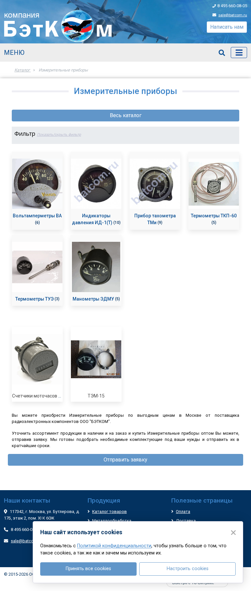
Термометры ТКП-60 (214, 215)
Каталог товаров (109, 511)
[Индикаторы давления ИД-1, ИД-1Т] (96, 184)
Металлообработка (111, 520)
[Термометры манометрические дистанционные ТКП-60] (214, 184)
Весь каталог (126, 115)
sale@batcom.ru (232, 15)
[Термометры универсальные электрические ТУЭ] (37, 267)
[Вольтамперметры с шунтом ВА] (37, 184)
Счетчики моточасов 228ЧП (42, 395)
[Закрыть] (233, 532)
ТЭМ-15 (96, 395)
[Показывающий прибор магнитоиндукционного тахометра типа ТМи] (155, 184)
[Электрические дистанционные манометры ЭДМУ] (96, 267)
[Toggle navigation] (239, 52)
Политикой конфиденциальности (114, 546)
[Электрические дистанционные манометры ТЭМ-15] (96, 359)
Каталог (22, 70)
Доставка (186, 520)
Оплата (183, 511)
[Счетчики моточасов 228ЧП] (37, 359)
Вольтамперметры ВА (37, 215)
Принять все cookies (88, 568)
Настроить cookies (188, 568)
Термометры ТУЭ (35, 299)
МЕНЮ (14, 52)
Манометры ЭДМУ (94, 299)
